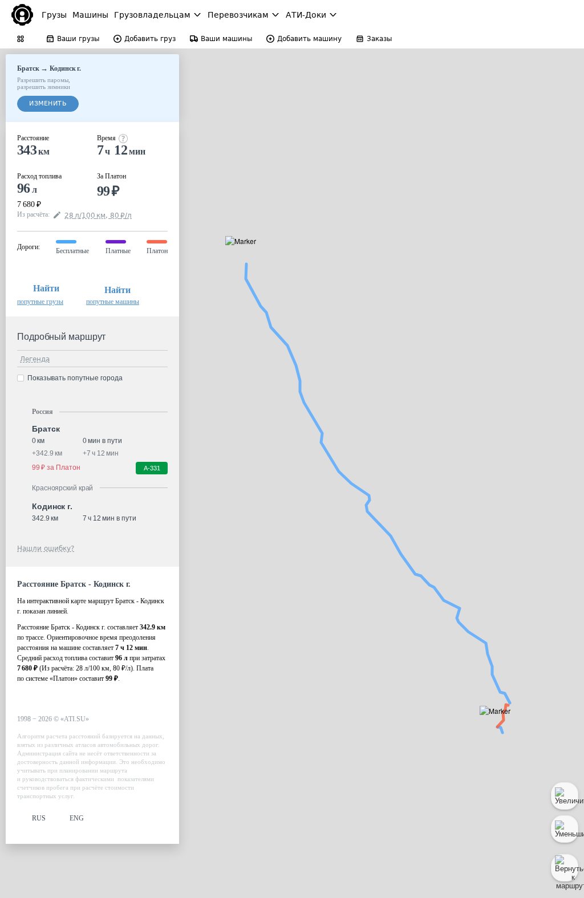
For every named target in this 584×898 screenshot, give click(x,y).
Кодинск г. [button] (52, 506)
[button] (499, 724)
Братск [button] (45, 429)
